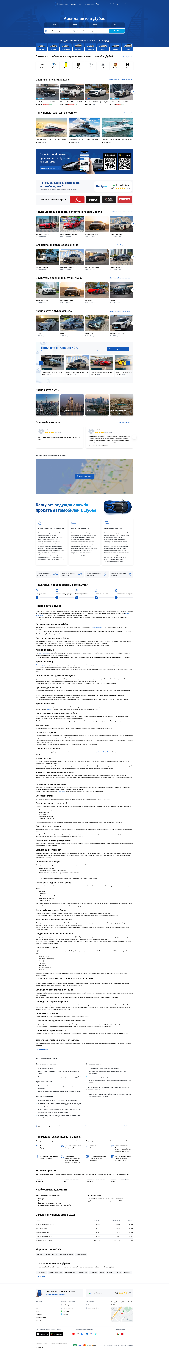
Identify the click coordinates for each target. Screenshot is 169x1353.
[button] (133, 91)
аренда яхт (62, 791)
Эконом (74, 24)
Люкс (54, 24)
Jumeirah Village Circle (55, 1272)
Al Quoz (119, 1272)
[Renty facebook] (82, 1334)
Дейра (102, 1272)
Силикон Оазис (41, 1272)
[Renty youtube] (73, 1334)
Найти (116, 31)
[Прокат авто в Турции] (122, 1334)
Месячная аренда (41, 665)
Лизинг (95, 24)
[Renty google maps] (91, 1334)
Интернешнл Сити (70, 1272)
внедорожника (99, 665)
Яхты (114, 24)
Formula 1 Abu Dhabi (51, 1254)
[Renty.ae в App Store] (42, 1334)
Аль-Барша (127, 1272)
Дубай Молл (93, 1272)
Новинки (49, 709)
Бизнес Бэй (110, 1272)
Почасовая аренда (97, 627)
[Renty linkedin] (86, 1334)
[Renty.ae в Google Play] (56, 1334)
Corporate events (81, 1254)
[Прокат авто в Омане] (118, 1334)
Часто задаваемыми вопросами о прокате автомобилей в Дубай (106, 1126)
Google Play (106, 752)
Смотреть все (41, 1276)
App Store (98, 752)
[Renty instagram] (78, 1334)
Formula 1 (40, 1254)
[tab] (59, 1068)
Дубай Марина (83, 1272)
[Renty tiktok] (95, 1334)
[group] (47, 95)
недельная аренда (43, 653)
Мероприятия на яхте (66, 1254)
